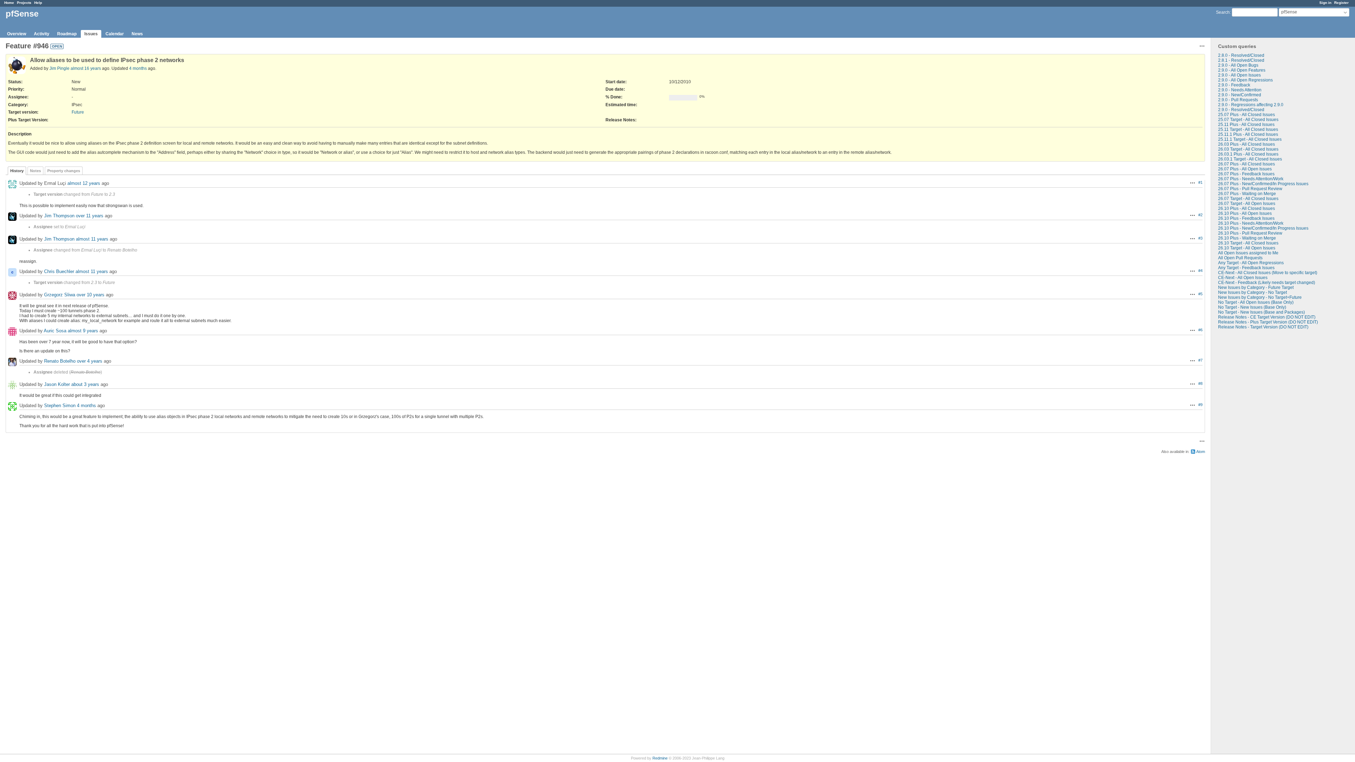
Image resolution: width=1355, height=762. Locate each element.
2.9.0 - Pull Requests (1238, 99)
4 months (138, 68)
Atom (1200, 451)
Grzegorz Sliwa (59, 294)
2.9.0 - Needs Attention (1239, 89)
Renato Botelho (60, 361)
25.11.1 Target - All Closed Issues (1250, 139)
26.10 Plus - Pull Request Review (1250, 233)
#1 (1200, 182)
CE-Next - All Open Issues (1242, 277)
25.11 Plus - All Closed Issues (1246, 124)
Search (1223, 12)
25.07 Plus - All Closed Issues (1246, 114)
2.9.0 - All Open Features (1241, 70)
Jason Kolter (57, 384)
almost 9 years (83, 330)
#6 (1200, 330)
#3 (1200, 238)
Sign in (1325, 3)
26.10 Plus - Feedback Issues (1246, 218)
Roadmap (67, 33)
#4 (1200, 270)
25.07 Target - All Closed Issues (1248, 119)
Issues (91, 33)
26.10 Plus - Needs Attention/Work (1250, 223)
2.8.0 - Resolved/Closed (1241, 55)
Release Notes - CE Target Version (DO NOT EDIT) (1266, 317)
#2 (1200, 215)
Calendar (115, 33)
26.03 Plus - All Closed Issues (1246, 144)
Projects (24, 3)
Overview (16, 33)
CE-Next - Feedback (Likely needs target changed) (1266, 282)
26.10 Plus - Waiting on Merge (1247, 238)
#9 (1200, 405)
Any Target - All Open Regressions (1251, 262)
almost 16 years (86, 68)
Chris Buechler (59, 271)
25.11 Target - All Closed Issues (1248, 129)
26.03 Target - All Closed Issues (1248, 149)
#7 (1200, 360)
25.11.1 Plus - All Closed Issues (1248, 134)
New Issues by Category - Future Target (1256, 287)
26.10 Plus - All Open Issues (1245, 213)
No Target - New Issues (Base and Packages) (1261, 312)
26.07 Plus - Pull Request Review (1250, 188)
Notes (35, 171)
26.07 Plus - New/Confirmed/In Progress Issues (1263, 183)
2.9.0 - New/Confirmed (1239, 94)
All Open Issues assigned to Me (1248, 252)
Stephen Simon (60, 405)
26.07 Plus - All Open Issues (1245, 169)
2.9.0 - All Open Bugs (1238, 65)
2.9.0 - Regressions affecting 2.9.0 (1250, 104)
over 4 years (89, 361)
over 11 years (89, 215)
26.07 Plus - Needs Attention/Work (1250, 178)
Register (1341, 3)
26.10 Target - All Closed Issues (1248, 243)
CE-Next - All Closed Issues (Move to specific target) (1267, 272)
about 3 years (85, 384)
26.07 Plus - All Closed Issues (1246, 164)
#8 (1200, 383)
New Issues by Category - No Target (1252, 292)
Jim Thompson (59, 215)
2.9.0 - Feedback (1234, 85)
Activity (41, 33)
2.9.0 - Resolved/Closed (1241, 109)
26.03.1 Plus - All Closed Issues (1248, 154)
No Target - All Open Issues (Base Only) (1256, 302)
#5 (1200, 294)
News (137, 33)
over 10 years (90, 294)
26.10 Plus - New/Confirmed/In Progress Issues (1263, 228)
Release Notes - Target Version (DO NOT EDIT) (1263, 327)
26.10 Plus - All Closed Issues (1246, 208)
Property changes (63, 171)
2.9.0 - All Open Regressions (1245, 80)
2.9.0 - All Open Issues (1239, 75)
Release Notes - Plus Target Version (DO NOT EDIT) (1268, 322)
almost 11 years (92, 239)
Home (9, 3)
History (17, 171)
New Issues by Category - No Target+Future (1260, 297)
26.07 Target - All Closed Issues (1248, 198)
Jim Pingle (59, 68)
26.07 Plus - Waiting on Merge (1247, 193)
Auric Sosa (55, 330)
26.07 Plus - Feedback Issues (1246, 173)
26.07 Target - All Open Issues (1246, 203)
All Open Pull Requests (1240, 257)
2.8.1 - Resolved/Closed (1241, 60)
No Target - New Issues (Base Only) (1252, 307)
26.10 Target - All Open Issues (1246, 248)
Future (78, 112)
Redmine (660, 758)
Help (38, 3)
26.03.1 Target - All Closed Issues (1250, 159)
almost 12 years (83, 183)
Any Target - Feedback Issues (1246, 267)
